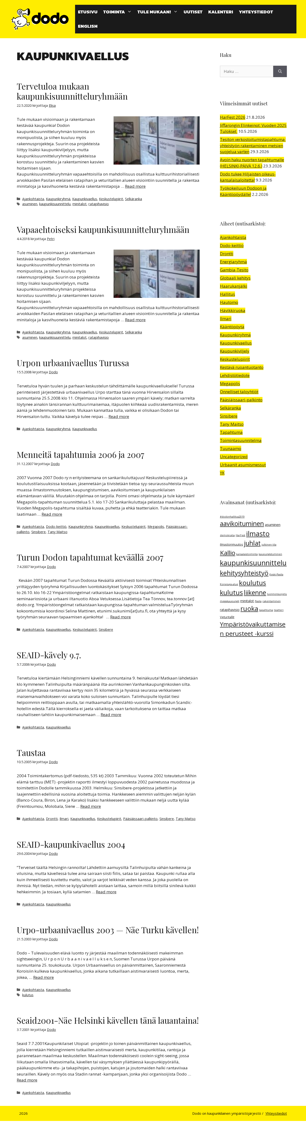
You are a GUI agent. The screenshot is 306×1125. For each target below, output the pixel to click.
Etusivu (88, 11)
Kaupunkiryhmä (58, 199)
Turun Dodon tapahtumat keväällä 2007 (90, 557)
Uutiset (193, 11)
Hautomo (229, 302)
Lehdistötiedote (235, 375)
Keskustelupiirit (111, 199)
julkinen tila (269, 544)
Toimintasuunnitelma (241, 440)
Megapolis (156, 526)
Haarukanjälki (233, 286)
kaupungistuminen (270, 554)
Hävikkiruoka (232, 310)
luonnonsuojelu (277, 594)
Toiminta (114, 11)
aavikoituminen (242, 523)
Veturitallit (227, 617)
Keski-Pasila (276, 574)
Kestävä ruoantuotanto (241, 367)
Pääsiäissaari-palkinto (140, 818)
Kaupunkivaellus (84, 199)
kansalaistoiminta (247, 554)
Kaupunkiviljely (234, 351)
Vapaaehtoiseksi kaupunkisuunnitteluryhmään (103, 229)
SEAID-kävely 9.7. (49, 654)
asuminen (29, 204)
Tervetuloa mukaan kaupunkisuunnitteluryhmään (72, 91)
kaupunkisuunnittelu (55, 204)
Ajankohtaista (33, 199)
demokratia (227, 535)
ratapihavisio (98, 204)
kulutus (27, 995)
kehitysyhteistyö (244, 572)
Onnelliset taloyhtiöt (239, 391)
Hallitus (227, 294)
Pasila (258, 601)
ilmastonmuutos (231, 544)
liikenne (255, 592)
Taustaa (31, 752)
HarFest (240, 535)
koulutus (252, 582)
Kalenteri (220, 11)
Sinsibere (38, 532)
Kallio (227, 552)
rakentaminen (271, 601)
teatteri (279, 610)
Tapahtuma (231, 432)
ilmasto (258, 533)
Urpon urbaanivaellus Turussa (73, 362)
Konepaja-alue (229, 584)
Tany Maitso (57, 532)
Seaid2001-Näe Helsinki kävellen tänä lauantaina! (108, 1020)
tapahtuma (266, 610)
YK (222, 473)
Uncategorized (234, 456)
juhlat (252, 543)
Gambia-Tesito (234, 270)
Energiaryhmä (233, 261)
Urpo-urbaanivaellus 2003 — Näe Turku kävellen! (108, 929)
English (88, 26)
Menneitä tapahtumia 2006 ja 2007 (80, 454)
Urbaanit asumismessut (243, 464)
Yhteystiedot (256, 11)
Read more (135, 186)
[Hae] (280, 71)
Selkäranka (133, 199)
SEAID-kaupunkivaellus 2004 (71, 844)
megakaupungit (229, 601)
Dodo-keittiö (56, 526)
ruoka (249, 608)
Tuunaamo (230, 448)
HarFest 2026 (232, 117)
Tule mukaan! (154, 11)
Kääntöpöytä (232, 326)
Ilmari (64, 818)
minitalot (79, 204)
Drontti (52, 818)
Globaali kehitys (235, 278)
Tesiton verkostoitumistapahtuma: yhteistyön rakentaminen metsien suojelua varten (253, 145)
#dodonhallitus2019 (232, 516)
